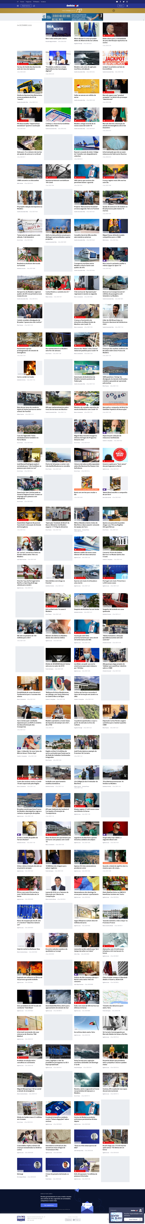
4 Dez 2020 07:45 (114, 1037)
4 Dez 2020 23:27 (87, 43)
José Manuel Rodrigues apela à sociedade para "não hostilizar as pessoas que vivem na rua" (29, 466)
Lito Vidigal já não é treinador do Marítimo (86, 782)
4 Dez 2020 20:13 (78, 159)
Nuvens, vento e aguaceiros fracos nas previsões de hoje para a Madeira (86, 1091)
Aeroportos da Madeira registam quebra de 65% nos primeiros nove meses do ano (29, 293)
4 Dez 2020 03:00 (57, 1152)
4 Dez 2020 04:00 (29, 1152)
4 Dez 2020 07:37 (57, 1067)
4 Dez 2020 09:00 (50, 954)
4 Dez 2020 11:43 (59, 786)
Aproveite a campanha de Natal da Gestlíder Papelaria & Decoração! (115, 408)
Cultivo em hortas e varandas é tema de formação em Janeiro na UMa (86, 694)
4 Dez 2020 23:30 (62, 41)
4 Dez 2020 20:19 (107, 130)
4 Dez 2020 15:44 (21, 530)
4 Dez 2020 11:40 (78, 788)
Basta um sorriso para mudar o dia (85, 493)
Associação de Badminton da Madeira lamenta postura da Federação (84, 379)
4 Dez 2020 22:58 (21, 72)
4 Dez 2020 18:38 (31, 268)
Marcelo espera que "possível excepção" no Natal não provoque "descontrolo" (115, 97)
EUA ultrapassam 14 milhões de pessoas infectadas (85, 1175)
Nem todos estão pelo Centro (56, 38)
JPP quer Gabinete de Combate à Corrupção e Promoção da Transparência (57, 811)
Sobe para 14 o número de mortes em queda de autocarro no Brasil (29, 153)
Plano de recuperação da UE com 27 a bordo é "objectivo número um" (29, 922)
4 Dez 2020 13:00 (61, 699)
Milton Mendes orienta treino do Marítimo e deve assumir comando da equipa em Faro (86, 524)
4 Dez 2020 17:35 (88, 353)
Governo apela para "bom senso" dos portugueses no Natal (114, 465)
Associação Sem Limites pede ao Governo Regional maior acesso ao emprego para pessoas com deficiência (29, 495)
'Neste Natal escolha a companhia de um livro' (115, 493)
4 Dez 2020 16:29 (57, 469)
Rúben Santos (49, 297)
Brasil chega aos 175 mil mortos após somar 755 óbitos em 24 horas (114, 1147)
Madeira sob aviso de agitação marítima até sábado (85, 68)
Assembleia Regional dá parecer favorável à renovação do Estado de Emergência (29, 524)
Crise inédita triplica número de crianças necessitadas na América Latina (29, 1147)
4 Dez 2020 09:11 (118, 925)
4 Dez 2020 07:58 (116, 1011)
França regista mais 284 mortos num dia (114, 181)
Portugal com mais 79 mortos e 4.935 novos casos (114, 582)
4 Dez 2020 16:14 (85, 471)
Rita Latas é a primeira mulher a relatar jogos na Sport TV (114, 264)
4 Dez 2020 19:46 (33, 211)
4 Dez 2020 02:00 (89, 1150)
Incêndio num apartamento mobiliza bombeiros (56, 782)
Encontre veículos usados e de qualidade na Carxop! (56, 950)
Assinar (121, 6)
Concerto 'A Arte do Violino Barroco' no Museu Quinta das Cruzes (114, 554)
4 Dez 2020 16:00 (28, 501)
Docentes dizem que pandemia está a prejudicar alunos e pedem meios (115, 1062)
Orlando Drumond (107, 642)
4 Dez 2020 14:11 (116, 614)
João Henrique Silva (78, 1150)
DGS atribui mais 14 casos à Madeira (56, 610)
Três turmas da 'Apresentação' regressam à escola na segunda (85, 292)
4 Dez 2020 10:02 (86, 871)
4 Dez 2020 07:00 (28, 1122)
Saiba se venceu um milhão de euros (85, 96)
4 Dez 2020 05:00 (86, 1124)
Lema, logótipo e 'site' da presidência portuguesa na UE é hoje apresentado (57, 1062)
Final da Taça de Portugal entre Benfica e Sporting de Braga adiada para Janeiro (28, 583)
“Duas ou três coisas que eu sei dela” (85, 1146)
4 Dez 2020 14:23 (57, 614)
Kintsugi (20, 1174)
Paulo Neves (49, 1179)
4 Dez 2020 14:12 (88, 612)
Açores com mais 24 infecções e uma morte (85, 582)
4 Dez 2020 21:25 (33, 102)
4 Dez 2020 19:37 (90, 211)
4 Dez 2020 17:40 (21, 355)
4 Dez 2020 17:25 (114, 386)
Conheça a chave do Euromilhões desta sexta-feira (57, 124)
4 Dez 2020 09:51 (61, 899)
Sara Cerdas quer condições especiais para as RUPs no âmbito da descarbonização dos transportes (29, 723)
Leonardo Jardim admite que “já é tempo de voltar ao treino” (86, 950)
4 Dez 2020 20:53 (62, 128)
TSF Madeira (36, 2)
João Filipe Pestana (21, 559)
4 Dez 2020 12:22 (114, 728)
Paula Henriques (49, 669)
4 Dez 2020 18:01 (119, 299)
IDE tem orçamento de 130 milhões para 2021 (26, 636)
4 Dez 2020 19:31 (107, 213)
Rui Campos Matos (21, 1177)
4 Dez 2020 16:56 (28, 442)
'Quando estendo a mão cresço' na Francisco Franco (115, 921)
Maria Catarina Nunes (51, 899)
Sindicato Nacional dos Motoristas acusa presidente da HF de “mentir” (29, 97)
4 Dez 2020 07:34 (87, 1067)
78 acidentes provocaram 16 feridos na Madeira (113, 782)
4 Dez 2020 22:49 (50, 74)
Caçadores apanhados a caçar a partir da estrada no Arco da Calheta (85, 722)
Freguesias (28, 2)
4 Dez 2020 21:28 (119, 72)
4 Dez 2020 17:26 (90, 384)
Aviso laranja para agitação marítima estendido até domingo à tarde (86, 1062)
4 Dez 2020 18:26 (107, 268)
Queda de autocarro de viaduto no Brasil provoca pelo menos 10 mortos (115, 208)
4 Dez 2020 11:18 (29, 816)
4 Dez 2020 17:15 (29, 414)
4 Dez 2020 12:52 (89, 699)
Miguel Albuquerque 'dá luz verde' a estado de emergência (29, 1090)
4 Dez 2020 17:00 (107, 412)
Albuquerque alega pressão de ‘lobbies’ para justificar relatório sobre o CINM (114, 666)
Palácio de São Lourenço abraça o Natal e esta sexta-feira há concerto (86, 979)
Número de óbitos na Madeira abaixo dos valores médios (56, 636)
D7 (18, 2)
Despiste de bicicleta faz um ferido (86, 609)
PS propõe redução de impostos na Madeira (29, 207)
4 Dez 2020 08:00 (86, 1011)
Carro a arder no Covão (25, 377)
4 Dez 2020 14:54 (86, 557)
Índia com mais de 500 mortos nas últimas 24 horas (86, 1006)
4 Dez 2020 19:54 (50, 185)
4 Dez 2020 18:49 (90, 240)
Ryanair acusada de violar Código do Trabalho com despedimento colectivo (86, 154)
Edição (26, 6)
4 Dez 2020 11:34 (116, 786)
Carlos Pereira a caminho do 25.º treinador (57, 292)
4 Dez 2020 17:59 (28, 325)
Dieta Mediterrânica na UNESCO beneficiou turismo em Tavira (114, 893)
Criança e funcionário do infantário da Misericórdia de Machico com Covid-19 (84, 322)
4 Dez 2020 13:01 (31, 699)
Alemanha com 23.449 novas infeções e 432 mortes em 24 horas (113, 951)
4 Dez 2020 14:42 (29, 588)
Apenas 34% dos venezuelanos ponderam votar (85, 867)
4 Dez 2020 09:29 (29, 927)
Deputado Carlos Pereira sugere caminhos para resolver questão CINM (114, 722)
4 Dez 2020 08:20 (29, 1011)
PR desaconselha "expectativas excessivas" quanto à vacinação (28, 124)
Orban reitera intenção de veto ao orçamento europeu (29, 867)
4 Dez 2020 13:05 (86, 671)
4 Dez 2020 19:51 (78, 185)
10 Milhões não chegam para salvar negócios (56, 867)
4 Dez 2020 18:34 (90, 270)
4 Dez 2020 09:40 (86, 897)
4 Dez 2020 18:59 (62, 242)
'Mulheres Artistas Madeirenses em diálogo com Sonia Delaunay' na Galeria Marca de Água (57, 694)
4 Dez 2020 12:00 (57, 760)
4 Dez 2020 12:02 (32, 756)
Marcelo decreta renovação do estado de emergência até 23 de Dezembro (114, 125)
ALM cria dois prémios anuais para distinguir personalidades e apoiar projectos (58, 237)
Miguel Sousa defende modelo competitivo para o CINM (113, 236)
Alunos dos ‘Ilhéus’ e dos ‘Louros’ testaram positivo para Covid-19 (86, 349)
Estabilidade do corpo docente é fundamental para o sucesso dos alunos (29, 694)
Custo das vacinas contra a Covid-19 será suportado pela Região (29, 782)
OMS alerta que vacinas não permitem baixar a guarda (84, 181)
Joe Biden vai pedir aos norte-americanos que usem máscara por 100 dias (85, 666)
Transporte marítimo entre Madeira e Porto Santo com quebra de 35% (84, 265)
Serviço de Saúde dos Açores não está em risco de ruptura (29, 68)
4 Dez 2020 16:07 (114, 469)
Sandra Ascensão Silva (79, 72)
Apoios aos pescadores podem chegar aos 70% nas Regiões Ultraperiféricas (114, 524)
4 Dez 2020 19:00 (28, 240)
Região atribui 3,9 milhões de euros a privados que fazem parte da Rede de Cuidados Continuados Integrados (58, 754)
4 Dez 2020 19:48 (107, 185)
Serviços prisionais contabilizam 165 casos (57, 181)
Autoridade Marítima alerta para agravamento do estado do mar (58, 1006)
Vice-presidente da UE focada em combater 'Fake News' (29, 1006)
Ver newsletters (49, 1205)
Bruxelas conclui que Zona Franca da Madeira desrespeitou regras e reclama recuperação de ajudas (29, 811)
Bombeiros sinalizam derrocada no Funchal (28, 264)
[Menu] (17, 5)
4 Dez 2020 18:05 (88, 297)
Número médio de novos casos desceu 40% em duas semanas (85, 553)
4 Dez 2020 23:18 (107, 45)
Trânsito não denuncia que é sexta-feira (113, 1006)
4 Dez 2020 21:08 (90, 100)
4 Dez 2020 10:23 (29, 871)
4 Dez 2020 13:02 (116, 671)
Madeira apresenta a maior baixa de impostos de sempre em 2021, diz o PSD (58, 722)
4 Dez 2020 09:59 (29, 899)
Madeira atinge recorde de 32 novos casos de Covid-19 (84, 124)
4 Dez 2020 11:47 (78, 756)
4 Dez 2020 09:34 (114, 897)
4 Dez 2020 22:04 (90, 72)
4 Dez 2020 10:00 (107, 871)
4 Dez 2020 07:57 (29, 1039)
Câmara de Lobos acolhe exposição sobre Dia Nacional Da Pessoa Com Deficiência (86, 466)
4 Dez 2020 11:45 (31, 786)
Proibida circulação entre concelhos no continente (26, 1061)
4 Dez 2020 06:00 (57, 1124)
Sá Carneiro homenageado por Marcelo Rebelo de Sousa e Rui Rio (115, 1033)
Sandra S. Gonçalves (107, 440)
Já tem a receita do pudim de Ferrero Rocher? (27, 838)
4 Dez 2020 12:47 (21, 730)
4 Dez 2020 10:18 (59, 871)
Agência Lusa (106, 469)
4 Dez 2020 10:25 (114, 842)
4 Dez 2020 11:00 (31, 842)
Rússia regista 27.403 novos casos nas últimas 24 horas (86, 810)
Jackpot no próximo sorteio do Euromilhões (114, 68)
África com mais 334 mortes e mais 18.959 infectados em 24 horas (28, 894)
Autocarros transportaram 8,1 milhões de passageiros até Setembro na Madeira (114, 293)
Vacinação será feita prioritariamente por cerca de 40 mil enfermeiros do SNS (86, 637)
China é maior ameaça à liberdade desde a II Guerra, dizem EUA (115, 978)
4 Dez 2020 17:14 (62, 412)
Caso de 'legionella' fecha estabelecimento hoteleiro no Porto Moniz (27, 437)
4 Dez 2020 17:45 (119, 327)
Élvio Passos (20, 325)
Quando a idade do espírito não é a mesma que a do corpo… (115, 867)
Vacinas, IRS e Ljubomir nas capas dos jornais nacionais (115, 1090)
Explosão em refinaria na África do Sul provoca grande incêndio (29, 978)
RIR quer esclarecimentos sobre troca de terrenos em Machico (57, 408)
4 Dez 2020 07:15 (85, 1096)
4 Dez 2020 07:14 (114, 1094)
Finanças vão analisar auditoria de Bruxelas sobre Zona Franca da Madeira (115, 350)
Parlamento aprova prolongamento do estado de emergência (27, 350)
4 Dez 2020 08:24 (114, 982)
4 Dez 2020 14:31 (59, 586)
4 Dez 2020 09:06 (33, 952)
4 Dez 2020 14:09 (21, 640)
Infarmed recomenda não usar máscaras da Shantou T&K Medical (28, 1034)
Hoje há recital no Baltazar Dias (28, 949)
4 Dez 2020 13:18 (116, 642)
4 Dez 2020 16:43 (118, 440)
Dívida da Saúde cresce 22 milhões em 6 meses (29, 1118)
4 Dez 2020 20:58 (107, 102)
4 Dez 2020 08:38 (89, 984)
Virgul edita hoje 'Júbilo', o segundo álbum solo (112, 838)
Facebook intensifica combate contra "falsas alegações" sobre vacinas (57, 1119)
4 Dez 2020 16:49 (85, 442)
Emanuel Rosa (85, 530)
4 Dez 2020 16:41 (28, 471)
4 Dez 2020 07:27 (33, 1094)
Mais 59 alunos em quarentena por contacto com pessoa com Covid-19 (58, 839)
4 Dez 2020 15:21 (114, 530)
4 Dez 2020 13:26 (86, 642)
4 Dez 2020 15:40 (57, 530)
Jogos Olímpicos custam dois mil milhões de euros (85, 921)
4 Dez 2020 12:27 (50, 728)
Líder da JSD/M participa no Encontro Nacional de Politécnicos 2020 (115, 322)
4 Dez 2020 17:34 (107, 355)
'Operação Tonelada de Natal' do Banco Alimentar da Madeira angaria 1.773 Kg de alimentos (57, 524)
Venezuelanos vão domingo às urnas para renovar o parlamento (86, 893)
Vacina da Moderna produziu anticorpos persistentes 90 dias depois (85, 1119)
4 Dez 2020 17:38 (57, 353)
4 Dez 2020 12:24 (87, 728)
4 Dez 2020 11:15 (50, 816)
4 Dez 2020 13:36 (57, 640)
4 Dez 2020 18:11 (58, 297)
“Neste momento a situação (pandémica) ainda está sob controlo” (113, 637)
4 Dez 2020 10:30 (86, 842)
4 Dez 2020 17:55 (88, 327)
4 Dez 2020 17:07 (88, 412)
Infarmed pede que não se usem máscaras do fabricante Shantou (115, 153)
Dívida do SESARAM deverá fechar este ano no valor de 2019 (58, 665)
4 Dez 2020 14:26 (114, 586)
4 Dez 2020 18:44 (114, 240)
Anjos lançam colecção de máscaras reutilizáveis (112, 436)
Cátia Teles (77, 954)
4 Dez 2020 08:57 (114, 956)
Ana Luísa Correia (107, 497)
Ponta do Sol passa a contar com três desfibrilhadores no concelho (58, 465)
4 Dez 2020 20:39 (90, 128)
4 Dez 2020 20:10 (107, 157)
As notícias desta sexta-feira (84, 1032)
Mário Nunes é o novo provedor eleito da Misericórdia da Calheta (86, 39)
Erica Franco (20, 240)
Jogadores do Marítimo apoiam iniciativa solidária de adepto (85, 838)
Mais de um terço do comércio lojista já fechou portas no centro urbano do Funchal (29, 409)
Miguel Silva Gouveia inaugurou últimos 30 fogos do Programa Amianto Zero (85, 437)
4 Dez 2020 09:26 (86, 925)
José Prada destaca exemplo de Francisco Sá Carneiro (85, 752)
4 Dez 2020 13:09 (59, 669)
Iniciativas (43, 2)
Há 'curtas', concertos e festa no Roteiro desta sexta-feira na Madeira (28, 554)
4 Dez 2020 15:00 (32, 559)
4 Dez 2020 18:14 (33, 299)
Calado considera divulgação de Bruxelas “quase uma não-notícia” (29, 321)
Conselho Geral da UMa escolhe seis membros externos (85, 236)
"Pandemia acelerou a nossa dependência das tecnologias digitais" (56, 69)
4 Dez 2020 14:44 (118, 559)
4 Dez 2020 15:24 (78, 531)
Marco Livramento (78, 297)
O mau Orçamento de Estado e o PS (57, 1175)
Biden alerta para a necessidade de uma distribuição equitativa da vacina (115, 40)
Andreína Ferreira (21, 268)
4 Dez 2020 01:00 (86, 1179)
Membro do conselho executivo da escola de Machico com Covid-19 (86, 408)
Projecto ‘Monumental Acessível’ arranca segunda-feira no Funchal (86, 207)
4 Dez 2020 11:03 (86, 814)
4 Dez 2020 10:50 (60, 844)
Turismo (22, 2)
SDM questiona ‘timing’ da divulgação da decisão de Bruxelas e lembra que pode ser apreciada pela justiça (115, 380)
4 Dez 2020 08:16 (57, 1011)
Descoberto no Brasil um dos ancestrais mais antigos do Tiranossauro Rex (56, 1147)
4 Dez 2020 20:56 (21, 128)
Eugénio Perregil (78, 43)
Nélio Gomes (20, 183)
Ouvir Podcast (133, 1219)
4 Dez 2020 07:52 (86, 1035)
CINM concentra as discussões (28, 180)
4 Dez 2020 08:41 (29, 982)
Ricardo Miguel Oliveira (51, 41)
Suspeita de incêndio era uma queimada (113, 610)
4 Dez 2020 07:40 (29, 1065)
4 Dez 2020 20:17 (21, 157)
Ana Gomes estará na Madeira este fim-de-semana (56, 349)
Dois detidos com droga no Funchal (55, 582)
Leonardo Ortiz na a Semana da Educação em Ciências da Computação (57, 894)
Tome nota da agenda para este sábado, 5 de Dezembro (28, 236)
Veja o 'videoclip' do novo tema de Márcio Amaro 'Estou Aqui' (29, 752)
